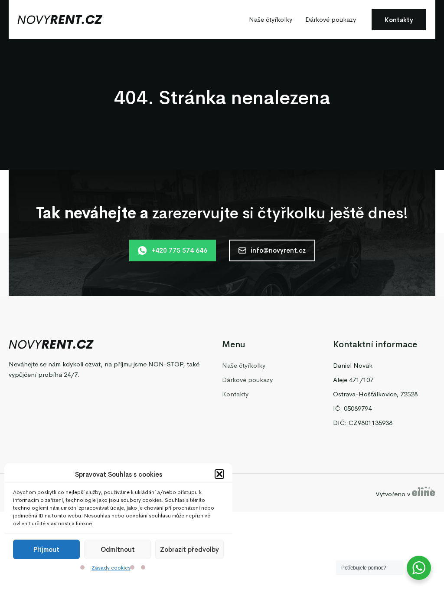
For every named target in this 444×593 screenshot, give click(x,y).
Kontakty (399, 20)
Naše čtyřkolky (270, 19)
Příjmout (46, 549)
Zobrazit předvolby (189, 549)
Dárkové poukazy (330, 19)
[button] (219, 474)
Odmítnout (118, 549)
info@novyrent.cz (278, 250)
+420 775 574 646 (179, 250)
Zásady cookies (111, 567)
